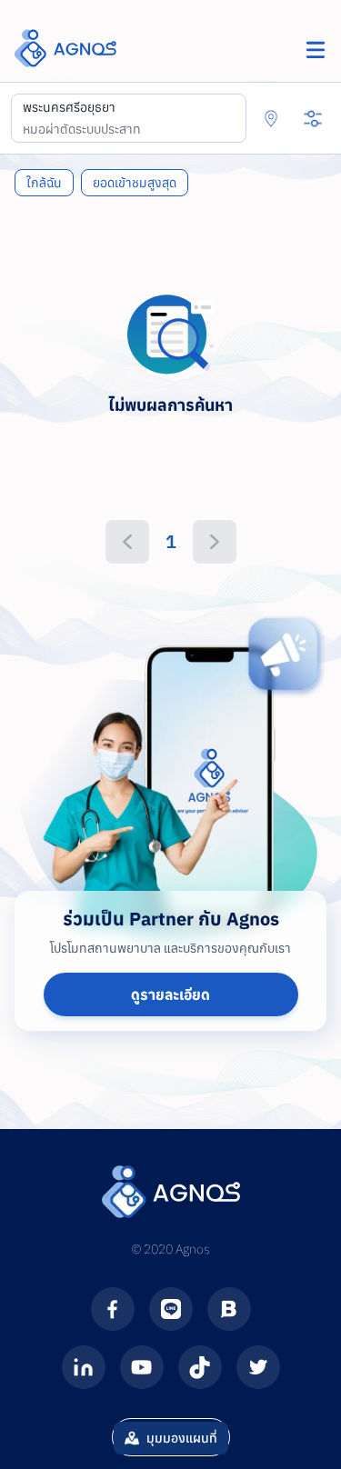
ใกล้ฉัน (44, 183)
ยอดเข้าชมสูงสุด (134, 183)
